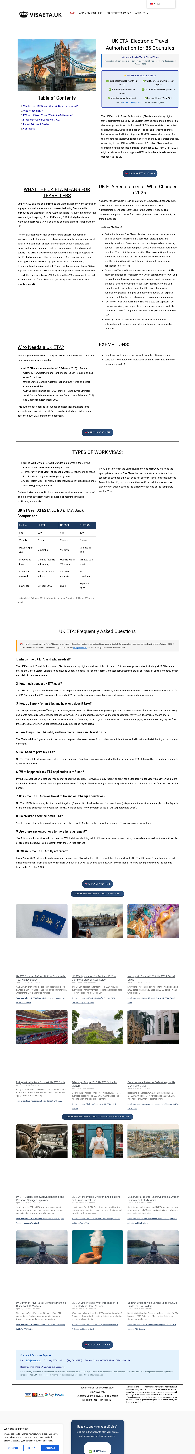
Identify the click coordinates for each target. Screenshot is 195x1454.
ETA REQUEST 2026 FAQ (118, 13)
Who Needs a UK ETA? (41, 347)
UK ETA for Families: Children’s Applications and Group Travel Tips (96, 1198)
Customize (13, 1448)
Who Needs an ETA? (33, 110)
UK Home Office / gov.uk (131, 103)
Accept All (50, 1448)
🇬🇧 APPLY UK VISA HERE (97, 432)
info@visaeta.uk (80, 648)
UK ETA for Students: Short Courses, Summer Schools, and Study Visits (153, 1198)
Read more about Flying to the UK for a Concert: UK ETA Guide (40, 1101)
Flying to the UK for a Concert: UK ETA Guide (40, 1082)
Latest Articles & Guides (36, 124)
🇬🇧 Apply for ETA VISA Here (140, 173)
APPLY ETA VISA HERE (90, 13)
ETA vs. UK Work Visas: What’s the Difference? (48, 115)
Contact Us (29, 128)
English (157, 4)
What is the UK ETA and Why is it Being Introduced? (50, 106)
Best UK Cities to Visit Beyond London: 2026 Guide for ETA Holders (152, 1304)
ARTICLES (140, 13)
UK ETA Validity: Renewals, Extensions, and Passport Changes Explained (40, 1198)
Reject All (32, 1448)
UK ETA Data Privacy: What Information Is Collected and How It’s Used (95, 1304)
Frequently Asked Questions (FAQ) (41, 119)
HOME (72, 13)
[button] (141, 13)
